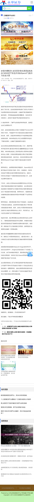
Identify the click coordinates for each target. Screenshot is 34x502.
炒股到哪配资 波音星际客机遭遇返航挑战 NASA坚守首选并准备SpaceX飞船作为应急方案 (17, 450)
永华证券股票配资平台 (8, 488)
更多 (30, 15)
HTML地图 (30, 493)
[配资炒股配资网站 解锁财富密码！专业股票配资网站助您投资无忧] (8, 350)
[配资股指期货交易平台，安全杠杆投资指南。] (25, 350)
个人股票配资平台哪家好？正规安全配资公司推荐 (16, 399)
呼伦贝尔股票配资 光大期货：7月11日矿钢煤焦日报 (15, 446)
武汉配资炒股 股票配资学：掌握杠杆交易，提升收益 (17, 456)
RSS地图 (23, 493)
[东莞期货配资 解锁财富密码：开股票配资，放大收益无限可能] (8, 365)
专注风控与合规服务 (25, 488)
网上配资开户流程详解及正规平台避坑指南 (14, 403)
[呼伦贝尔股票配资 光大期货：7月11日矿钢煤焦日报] (17, 434)
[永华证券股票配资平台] (10, 3)
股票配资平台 (21, 495)
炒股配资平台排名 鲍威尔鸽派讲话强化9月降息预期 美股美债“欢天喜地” (17, 327)
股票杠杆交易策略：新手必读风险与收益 (13, 407)
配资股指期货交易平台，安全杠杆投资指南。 (14, 395)
